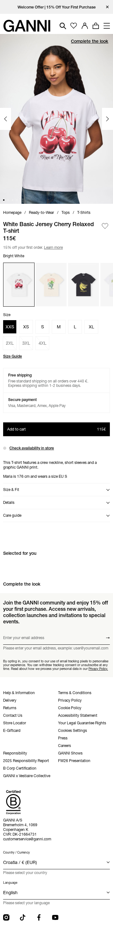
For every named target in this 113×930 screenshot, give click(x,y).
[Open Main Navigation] (106, 26)
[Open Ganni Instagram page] (6, 917)
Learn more (52, 247)
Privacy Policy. (98, 669)
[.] (57, 7)
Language (10, 882)
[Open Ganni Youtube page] (55, 917)
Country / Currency (16, 852)
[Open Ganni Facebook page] (39, 917)
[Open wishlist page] (73, 26)
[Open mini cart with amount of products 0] (95, 26)
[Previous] (5, 119)
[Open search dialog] (63, 26)
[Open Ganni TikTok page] (22, 917)
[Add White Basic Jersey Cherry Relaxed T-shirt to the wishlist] (105, 226)
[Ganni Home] (26, 26)
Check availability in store (31, 448)
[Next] (107, 119)
